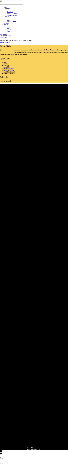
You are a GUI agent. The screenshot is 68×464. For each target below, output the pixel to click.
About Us (10, 12)
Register (8, 35)
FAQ (8, 28)
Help (8, 31)
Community (7, 8)
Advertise (6, 23)
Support (6, 24)
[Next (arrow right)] (2, 463)
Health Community (12, 13)
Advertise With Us (9, 72)
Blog (8, 20)
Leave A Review (9, 70)
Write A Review (11, 21)
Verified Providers (12, 15)
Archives (6, 16)
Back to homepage (5, 42)
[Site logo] (11, 4)
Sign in (2, 35)
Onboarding (3, 34)
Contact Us (10, 29)
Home (5, 7)
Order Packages (9, 68)
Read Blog (7, 67)
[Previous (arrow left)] (0, 463)
